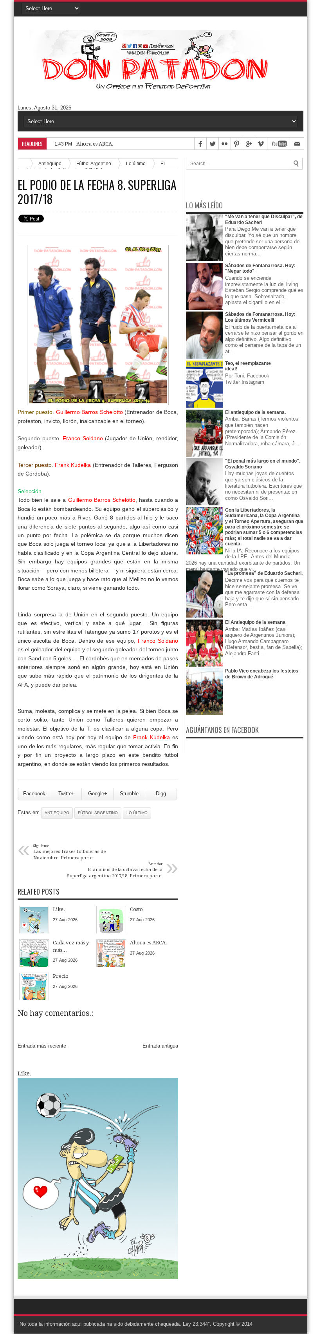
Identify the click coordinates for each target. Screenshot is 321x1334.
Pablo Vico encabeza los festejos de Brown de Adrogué (261, 673)
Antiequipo (57, 813)
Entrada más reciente (42, 1046)
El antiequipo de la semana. (255, 412)
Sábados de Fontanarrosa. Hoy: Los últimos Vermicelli (260, 317)
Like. (24, 1073)
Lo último (136, 163)
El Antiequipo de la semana (255, 622)
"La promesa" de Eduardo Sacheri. (264, 573)
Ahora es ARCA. (95, 144)
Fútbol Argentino (98, 813)
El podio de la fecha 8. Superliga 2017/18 (97, 192)
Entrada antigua (160, 1046)
